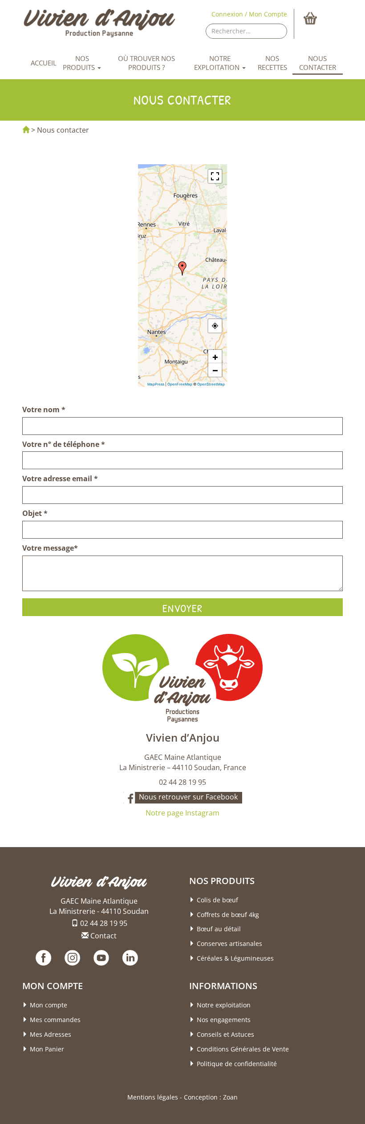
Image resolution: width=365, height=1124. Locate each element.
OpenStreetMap (211, 384)
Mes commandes (55, 1019)
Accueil (44, 62)
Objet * (35, 513)
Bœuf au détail (219, 929)
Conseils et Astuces (225, 1034)
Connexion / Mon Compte (249, 14)
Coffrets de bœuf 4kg (228, 914)
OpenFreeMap (179, 384)
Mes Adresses (50, 1034)
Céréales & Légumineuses (235, 958)
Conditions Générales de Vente (243, 1049)
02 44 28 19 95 (102, 923)
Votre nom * (43, 409)
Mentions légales (152, 1097)
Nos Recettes (272, 63)
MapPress (155, 384)
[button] (182, 268)
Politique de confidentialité (237, 1063)
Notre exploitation (217, 63)
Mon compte (48, 1005)
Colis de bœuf (217, 900)
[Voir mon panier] (322, 18)
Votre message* (50, 548)
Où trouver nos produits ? (146, 63)
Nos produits (80, 63)
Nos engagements (224, 1019)
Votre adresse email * (60, 478)
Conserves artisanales (229, 943)
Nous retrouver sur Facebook (188, 797)
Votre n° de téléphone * (63, 444)
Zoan (230, 1097)
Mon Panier (47, 1049)
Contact (103, 936)
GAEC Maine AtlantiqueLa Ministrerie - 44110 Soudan (99, 906)
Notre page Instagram (182, 813)
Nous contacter (317, 63)
